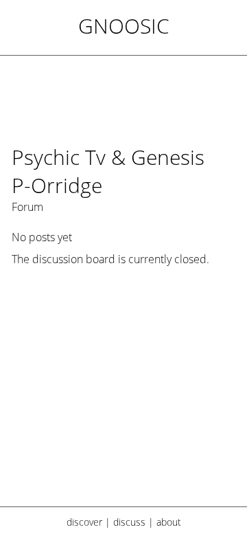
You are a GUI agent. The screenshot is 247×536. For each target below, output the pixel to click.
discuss (129, 521)
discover (84, 521)
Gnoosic (123, 26)
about (168, 521)
